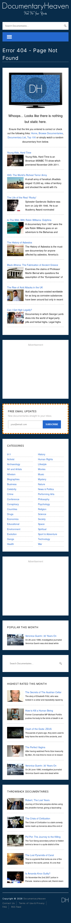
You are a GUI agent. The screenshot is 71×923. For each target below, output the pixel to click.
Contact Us (8, 903)
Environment (13, 529)
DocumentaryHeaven (34, 898)
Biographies (13, 479)
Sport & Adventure (47, 534)
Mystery (42, 479)
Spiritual (42, 529)
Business (12, 484)
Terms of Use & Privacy (32, 903)
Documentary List (17, 137)
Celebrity (11, 489)
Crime (10, 494)
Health (10, 544)
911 (9, 454)
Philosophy (43, 499)
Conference (13, 499)
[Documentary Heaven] (35, 13)
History (41, 454)
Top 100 (31, 137)
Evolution (12, 534)
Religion (42, 509)
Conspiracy (13, 504)
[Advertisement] (35, 372)
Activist (10, 459)
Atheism (11, 474)
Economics (12, 519)
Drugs (10, 514)
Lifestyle (42, 464)
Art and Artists (14, 469)
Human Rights (45, 459)
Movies (41, 469)
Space (41, 524)
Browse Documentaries (51, 133)
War (40, 544)
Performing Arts (46, 494)
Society (42, 519)
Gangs (10, 539)
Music (41, 474)
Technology (44, 539)
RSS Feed (16, 907)
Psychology (44, 504)
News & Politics (46, 489)
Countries (12, 509)
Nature (41, 484)
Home (34, 133)
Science (42, 514)
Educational (13, 524)
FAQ (4, 907)
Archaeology (13, 464)
